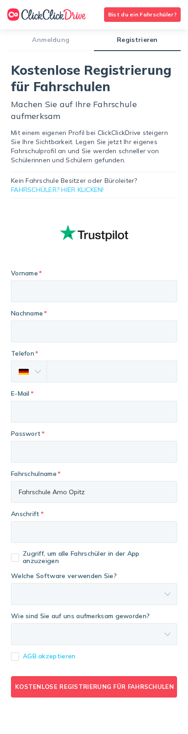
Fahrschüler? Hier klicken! (57, 190)
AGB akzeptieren (49, 656)
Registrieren (137, 40)
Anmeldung (51, 40)
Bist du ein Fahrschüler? (142, 14)
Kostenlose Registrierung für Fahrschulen (94, 686)
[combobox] (94, 532)
